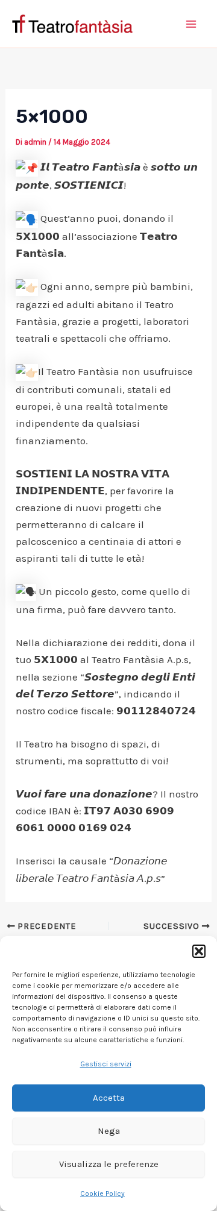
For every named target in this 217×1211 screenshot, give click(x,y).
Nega (109, 1130)
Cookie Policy (102, 1193)
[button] (199, 951)
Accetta (109, 1097)
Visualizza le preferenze (109, 1164)
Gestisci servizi (105, 1064)
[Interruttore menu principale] (192, 24)
